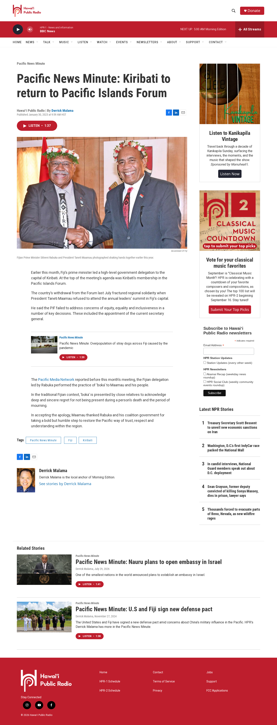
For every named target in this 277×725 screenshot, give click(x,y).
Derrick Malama (62, 110)
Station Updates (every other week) (229, 362)
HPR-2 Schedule (110, 690)
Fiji (70, 440)
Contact (158, 672)
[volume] (30, 29)
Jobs (209, 672)
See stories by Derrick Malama (65, 483)
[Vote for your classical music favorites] (230, 220)
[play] (18, 29)
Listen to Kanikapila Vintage (229, 136)
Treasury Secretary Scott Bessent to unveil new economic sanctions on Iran (232, 427)
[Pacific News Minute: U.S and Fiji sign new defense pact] (44, 617)
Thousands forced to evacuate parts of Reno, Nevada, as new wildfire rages (233, 513)
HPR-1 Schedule (110, 681)
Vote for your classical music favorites (229, 263)
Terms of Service (164, 681)
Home (17, 42)
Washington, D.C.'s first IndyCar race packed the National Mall (233, 448)
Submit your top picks (230, 309)
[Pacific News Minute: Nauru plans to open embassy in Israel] (44, 569)
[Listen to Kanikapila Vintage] (230, 94)
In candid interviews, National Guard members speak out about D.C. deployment (231, 468)
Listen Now (229, 173)
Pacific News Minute (31, 63)
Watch (102, 42)
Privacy (157, 690)
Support (211, 681)
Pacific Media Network (56, 379)
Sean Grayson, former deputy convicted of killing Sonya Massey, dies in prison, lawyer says (232, 491)
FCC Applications (217, 690)
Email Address (213, 345)
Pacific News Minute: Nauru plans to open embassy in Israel (149, 561)
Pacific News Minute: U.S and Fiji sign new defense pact (144, 609)
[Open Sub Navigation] (37, 42)
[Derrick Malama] (26, 480)
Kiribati (87, 440)
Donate (254, 11)
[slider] (36, 29)
